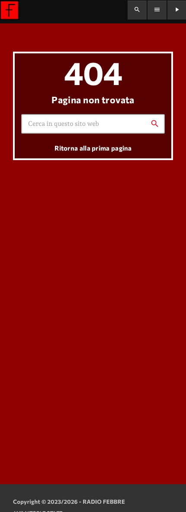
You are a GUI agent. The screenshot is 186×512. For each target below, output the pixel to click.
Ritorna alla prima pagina (93, 148)
